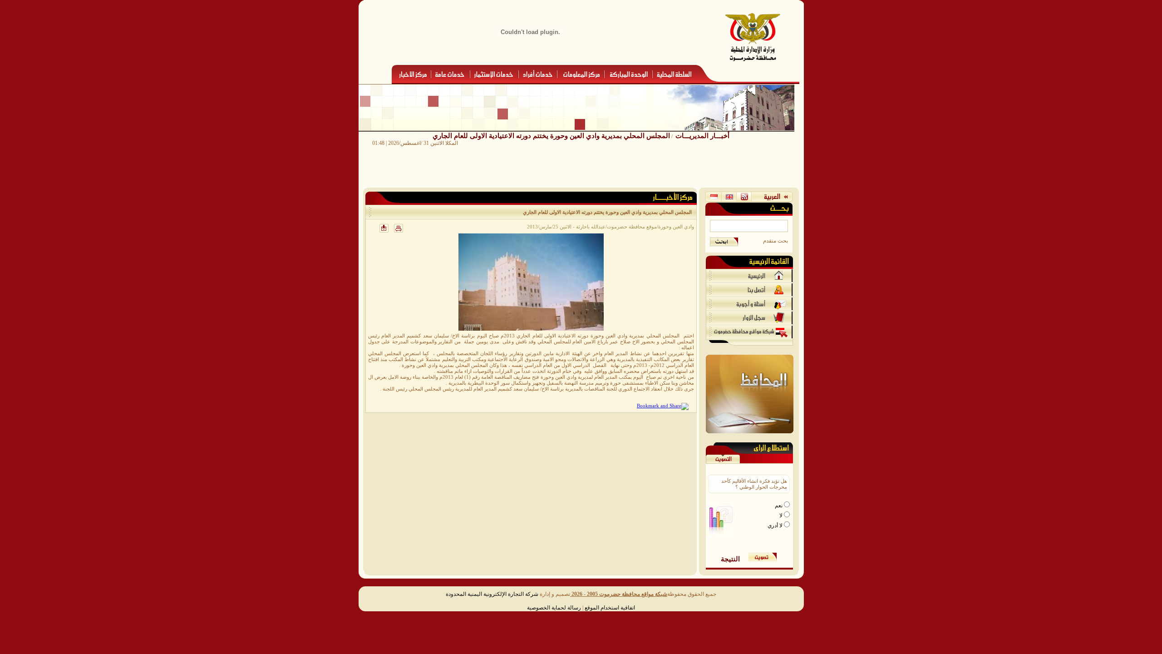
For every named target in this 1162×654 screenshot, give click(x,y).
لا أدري (776, 525)
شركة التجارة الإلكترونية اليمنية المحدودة (492, 594)
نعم (779, 505)
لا (781, 515)
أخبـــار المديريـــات (702, 135)
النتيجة (730, 559)
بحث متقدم (775, 241)
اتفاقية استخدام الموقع (610, 607)
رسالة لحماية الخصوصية (554, 607)
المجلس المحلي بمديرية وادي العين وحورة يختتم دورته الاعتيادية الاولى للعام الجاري (551, 135)
